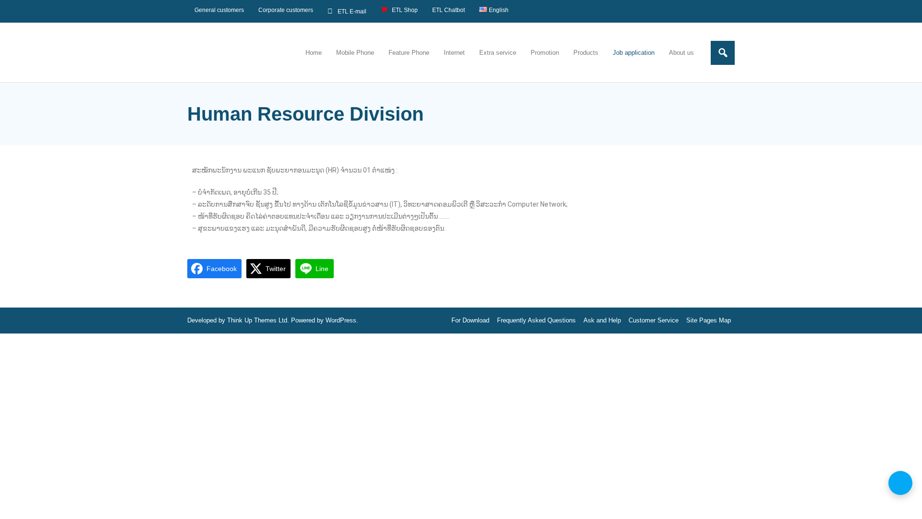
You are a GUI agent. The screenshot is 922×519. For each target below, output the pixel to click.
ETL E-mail (352, 11)
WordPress (341, 320)
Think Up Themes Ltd (257, 320)
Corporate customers (285, 10)
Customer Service (654, 320)
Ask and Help (602, 320)
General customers (219, 10)
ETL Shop (405, 10)
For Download (470, 320)
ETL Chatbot (448, 10)
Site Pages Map (708, 320)
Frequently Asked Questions (536, 320)
